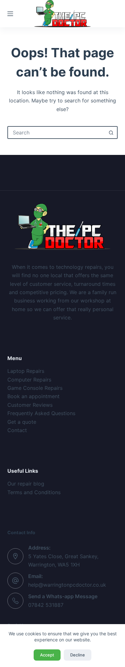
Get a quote (21, 422)
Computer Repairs (29, 379)
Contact (17, 430)
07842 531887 (45, 605)
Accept (47, 654)
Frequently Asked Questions (41, 413)
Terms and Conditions (34, 492)
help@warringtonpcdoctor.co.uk (67, 585)
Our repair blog (25, 483)
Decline (77, 654)
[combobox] (56, 132)
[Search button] (111, 132)
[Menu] (10, 14)
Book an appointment (33, 396)
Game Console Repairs (35, 388)
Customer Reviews (30, 405)
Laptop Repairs (25, 371)
